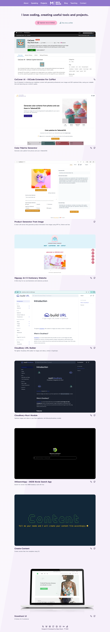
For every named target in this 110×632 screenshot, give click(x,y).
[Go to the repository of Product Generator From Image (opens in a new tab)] (95, 222)
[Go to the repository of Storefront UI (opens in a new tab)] (95, 616)
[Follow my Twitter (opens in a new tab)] (43, 626)
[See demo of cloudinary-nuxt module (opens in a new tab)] (91, 415)
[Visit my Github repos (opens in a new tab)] (53, 626)
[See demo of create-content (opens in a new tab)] (91, 548)
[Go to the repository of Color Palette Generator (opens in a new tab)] (95, 148)
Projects (44, 3)
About (26, 3)
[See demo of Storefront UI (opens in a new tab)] (91, 616)
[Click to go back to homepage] (55, 3)
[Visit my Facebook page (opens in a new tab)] (57, 626)
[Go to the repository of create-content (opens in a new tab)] (95, 548)
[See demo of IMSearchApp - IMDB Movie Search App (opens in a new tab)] (91, 482)
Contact (83, 3)
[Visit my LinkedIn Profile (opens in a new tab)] (50, 626)
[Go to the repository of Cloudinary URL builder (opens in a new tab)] (95, 348)
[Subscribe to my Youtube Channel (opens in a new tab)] (60, 626)
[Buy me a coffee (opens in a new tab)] (67, 626)
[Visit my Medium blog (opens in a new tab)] (64, 626)
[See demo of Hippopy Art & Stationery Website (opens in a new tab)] (91, 278)
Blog (66, 3)
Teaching (73, 3)
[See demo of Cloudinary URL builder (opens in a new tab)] (91, 348)
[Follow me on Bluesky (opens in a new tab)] (46, 626)
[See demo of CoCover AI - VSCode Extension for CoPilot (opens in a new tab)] (95, 79)
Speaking (34, 3)
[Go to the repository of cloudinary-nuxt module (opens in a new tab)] (95, 415)
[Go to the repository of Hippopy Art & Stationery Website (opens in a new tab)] (95, 278)
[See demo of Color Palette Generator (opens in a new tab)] (91, 148)
